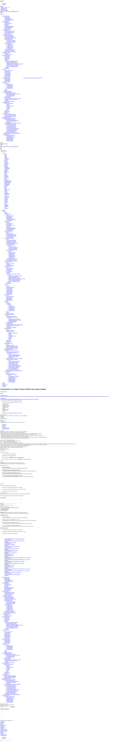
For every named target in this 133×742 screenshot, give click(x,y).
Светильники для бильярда (11, 240)
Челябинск (6, 205)
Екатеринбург (7, 168)
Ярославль (6, 208)
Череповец (6, 206)
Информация (2, 727)
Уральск (6, 202)
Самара (6, 191)
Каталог (6, 212)
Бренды (1, 733)
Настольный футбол (10, 296)
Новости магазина (4, 705)
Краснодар (6, 176)
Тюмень (6, 200)
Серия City (32, 399)
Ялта (5, 207)
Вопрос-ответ (2, 732)
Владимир (6, 162)
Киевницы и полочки (10, 263)
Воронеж (6, 166)
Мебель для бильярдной (13, 333)
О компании (2, 722)
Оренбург (6, 185)
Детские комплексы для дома (14, 354)
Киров (6, 174)
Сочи (5, 195)
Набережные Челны (8, 181)
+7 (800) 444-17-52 (3, 8)
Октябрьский (7, 184)
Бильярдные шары (10, 233)
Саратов (6, 192)
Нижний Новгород (8, 182)
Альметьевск (7, 158)
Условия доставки (3, 729)
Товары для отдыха (10, 373)
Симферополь (7, 194)
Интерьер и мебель (10, 330)
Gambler (15, 399)
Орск (5, 186)
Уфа (5, 203)
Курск (6, 178)
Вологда (6, 165)
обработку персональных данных (13, 507)
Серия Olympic (3, 399)
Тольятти (6, 199)
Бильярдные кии (10, 223)
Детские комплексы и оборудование (13, 351)
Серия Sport (12, 399)
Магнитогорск (7, 180)
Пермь (6, 188)
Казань (6, 172)
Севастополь (7, 193)
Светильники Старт (12, 252)
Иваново (6, 169)
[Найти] (0, 741)
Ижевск (6, 170)
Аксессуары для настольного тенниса (15, 275)
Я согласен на (10, 507)
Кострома (6, 175)
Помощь (1, 731)
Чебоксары (6, 204)
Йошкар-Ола (7, 171)
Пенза (6, 187)
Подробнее (6, 541)
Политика (2, 726)
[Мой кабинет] (1, 147)
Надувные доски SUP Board (14, 376)
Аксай (6, 156)
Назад (6, 153)
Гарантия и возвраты (4, 730)
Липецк (6, 179)
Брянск (6, 161)
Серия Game (8, 399)
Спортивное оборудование (11, 316)
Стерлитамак (7, 197)
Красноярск (7, 177)
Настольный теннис (10, 268)
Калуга (6, 173)
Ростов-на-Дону (7, 189)
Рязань (6, 190)
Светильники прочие (12, 246)
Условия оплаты (3, 728)
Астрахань (6, 159)
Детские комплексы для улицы (14, 361)
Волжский (6, 164)
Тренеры (1, 724)
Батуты (8, 286)
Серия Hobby (36, 399)
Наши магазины (3, 725)
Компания (2, 721)
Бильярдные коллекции (85, 396)
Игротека (55, 396)
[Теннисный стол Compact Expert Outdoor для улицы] (12, 401)
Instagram (4, 4)
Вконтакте (4, 3)
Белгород (6, 160)
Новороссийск (7, 183)
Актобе (6, 157)
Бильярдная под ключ (10, 345)
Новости (1, 723)
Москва (6, 155)
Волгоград (6, 163)
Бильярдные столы (10, 215)
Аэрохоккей (11, 305)
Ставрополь (7, 196)
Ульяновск (6, 201)
